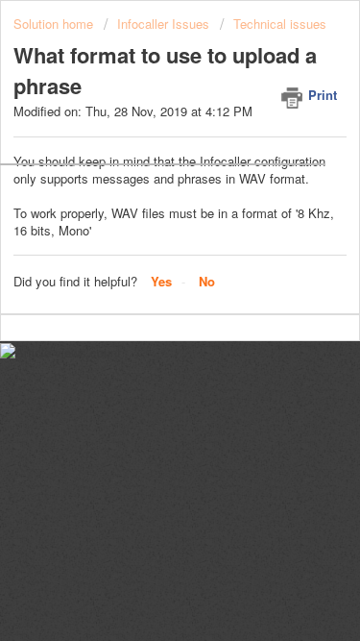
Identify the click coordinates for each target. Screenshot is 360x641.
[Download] (145, 299)
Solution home (55, 23)
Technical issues (279, 23)
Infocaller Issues (163, 23)
